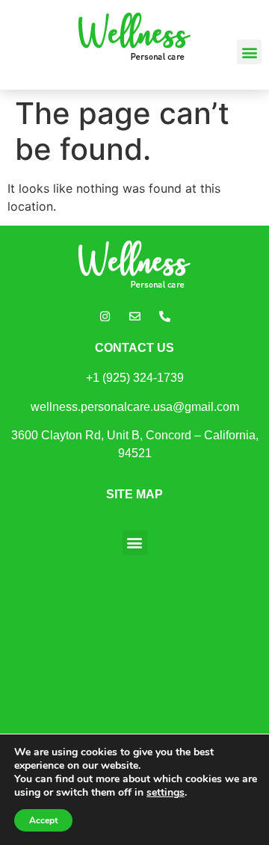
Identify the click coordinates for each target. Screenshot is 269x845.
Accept (43, 820)
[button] (249, 52)
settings (165, 792)
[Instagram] (104, 316)
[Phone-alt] (164, 316)
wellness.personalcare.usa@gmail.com (135, 406)
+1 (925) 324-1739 (135, 377)
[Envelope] (134, 316)
